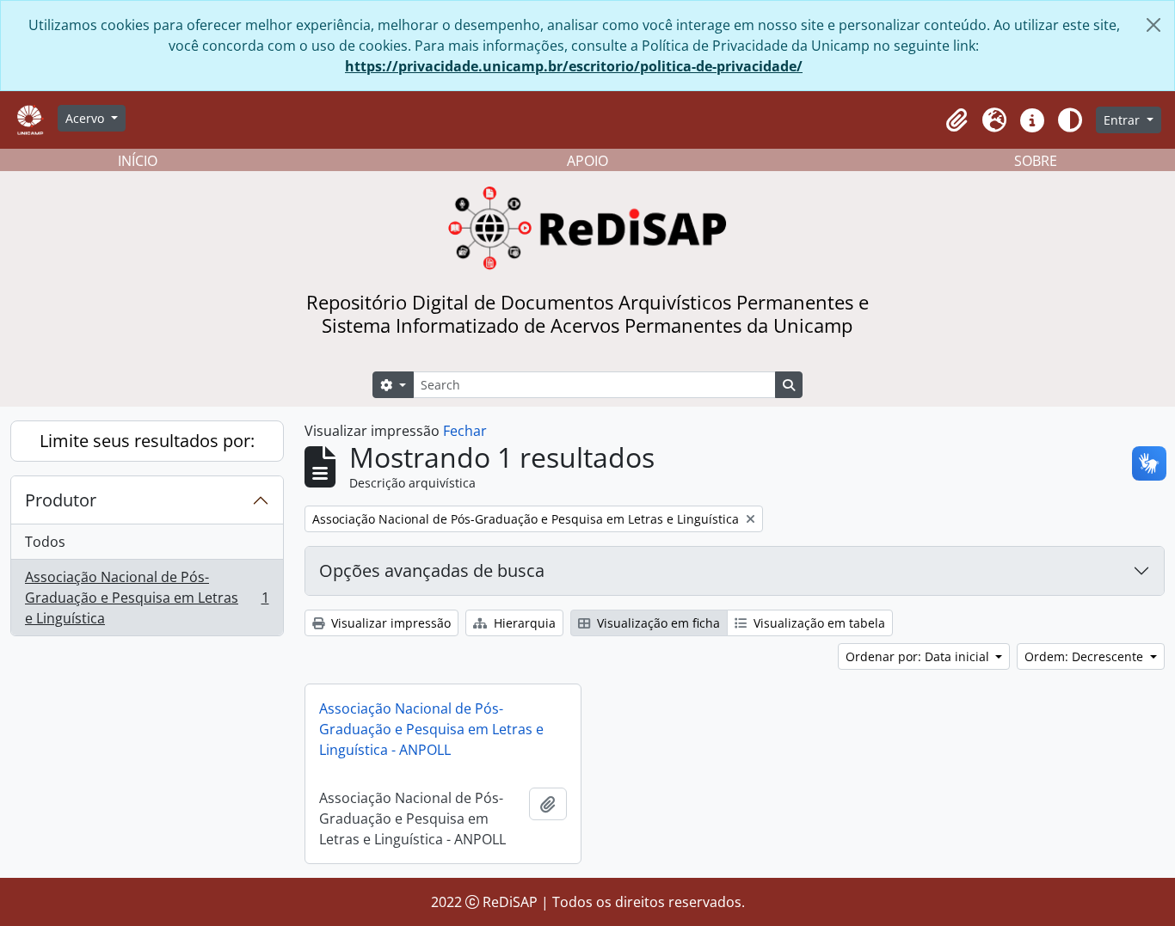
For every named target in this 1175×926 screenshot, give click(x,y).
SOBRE (1035, 160)
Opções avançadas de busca (431, 570)
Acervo (86, 118)
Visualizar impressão (389, 623)
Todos (45, 541)
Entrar (1123, 120)
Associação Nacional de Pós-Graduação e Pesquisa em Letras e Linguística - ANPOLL (431, 729)
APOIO (587, 160)
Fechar (465, 430)
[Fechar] (1153, 25)
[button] (956, 120)
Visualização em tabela (817, 623)
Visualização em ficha (657, 623)
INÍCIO (137, 160)
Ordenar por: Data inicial (919, 656)
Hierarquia (523, 623)
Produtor (60, 500)
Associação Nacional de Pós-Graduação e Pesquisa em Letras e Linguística (146, 597)
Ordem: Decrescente (1085, 656)
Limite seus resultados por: (147, 440)
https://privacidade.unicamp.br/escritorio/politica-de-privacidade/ (574, 66)
